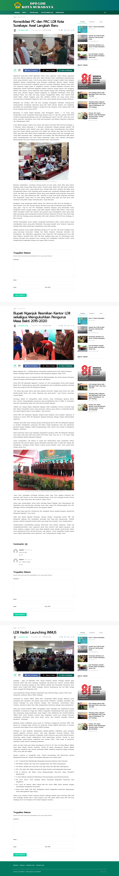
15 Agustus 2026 (93, 98)
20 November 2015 (36, 637)
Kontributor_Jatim (23, 30)
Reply (21, 555)
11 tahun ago (29, 550)
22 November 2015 (36, 30)
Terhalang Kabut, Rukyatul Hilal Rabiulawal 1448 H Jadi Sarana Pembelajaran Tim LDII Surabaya (97, 104)
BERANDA (17, 12)
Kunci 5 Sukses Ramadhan (96, 27)
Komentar (16, 259)
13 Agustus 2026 (93, 109)
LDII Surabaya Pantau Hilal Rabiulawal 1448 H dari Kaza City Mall (97, 94)
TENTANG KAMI (34, 12)
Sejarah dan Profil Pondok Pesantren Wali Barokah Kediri (96, 37)
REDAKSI (22, 865)
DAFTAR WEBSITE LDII (47, 12)
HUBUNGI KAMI (60, 12)
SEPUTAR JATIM (21, 17)
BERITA (24, 12)
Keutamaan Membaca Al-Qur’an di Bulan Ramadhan (97, 46)
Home (14, 17)
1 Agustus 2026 (93, 120)
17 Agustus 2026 (84, 87)
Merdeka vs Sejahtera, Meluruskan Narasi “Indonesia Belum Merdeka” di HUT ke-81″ (91, 83)
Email (15, 287)
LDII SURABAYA (21, 871)
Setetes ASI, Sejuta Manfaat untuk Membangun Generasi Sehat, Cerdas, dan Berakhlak (97, 115)
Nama (15, 280)
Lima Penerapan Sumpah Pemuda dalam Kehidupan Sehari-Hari (97, 55)
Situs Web (47, 287)
